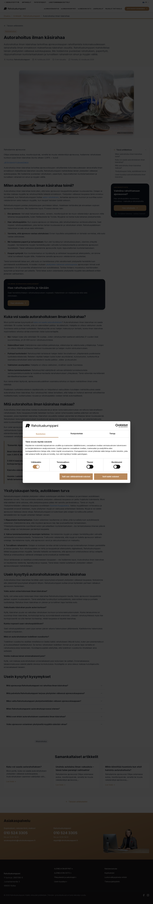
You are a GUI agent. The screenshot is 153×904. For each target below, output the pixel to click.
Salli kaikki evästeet (110, 477)
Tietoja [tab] (112, 434)
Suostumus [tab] (41, 434)
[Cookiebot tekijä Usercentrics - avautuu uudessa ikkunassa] (117, 426)
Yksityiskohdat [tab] (76, 434)
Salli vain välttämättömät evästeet (76, 477)
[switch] (63, 467)
